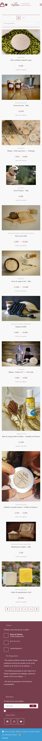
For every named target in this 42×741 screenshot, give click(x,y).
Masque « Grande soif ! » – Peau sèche (21, 372)
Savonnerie (21, 188)
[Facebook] (7, 721)
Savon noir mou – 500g (21, 105)
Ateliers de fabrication (21, 589)
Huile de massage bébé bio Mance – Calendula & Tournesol (21, 436)
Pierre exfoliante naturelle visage (21, 60)
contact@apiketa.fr (16, 648)
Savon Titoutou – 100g (21, 190)
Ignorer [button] (5, 738)
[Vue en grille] (18, 18)
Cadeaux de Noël (21, 434)
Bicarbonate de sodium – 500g (21, 547)
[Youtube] (21, 721)
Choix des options (21, 115)
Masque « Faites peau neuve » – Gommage (21, 151)
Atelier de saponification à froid (21, 592)
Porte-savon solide (21, 236)
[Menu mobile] (41, 4)
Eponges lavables (21, 327)
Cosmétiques (21, 148)
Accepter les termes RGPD (15, 711)
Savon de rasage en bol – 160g (21, 281)
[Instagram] (14, 721)
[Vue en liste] (23, 18)
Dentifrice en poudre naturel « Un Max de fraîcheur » (21, 507)
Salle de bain (21, 57)
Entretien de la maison (21, 103)
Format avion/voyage (21, 504)
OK (33, 706)
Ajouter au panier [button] (21, 69)
